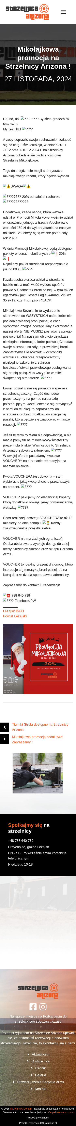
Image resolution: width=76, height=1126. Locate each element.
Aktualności (40, 1054)
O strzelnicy (40, 1061)
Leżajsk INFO (13, 611)
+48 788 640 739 (20, 841)
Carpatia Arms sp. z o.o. (61, 1112)
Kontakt (40, 1089)
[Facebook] (33, 1007)
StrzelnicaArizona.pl (21, 1108)
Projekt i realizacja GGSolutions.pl (38, 1123)
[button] (38, 773)
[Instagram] (43, 1007)
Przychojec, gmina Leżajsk (28, 847)
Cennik (40, 1068)
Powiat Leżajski (15, 616)
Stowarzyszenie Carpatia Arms (40, 1082)
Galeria (40, 1075)
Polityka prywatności (38, 1117)
